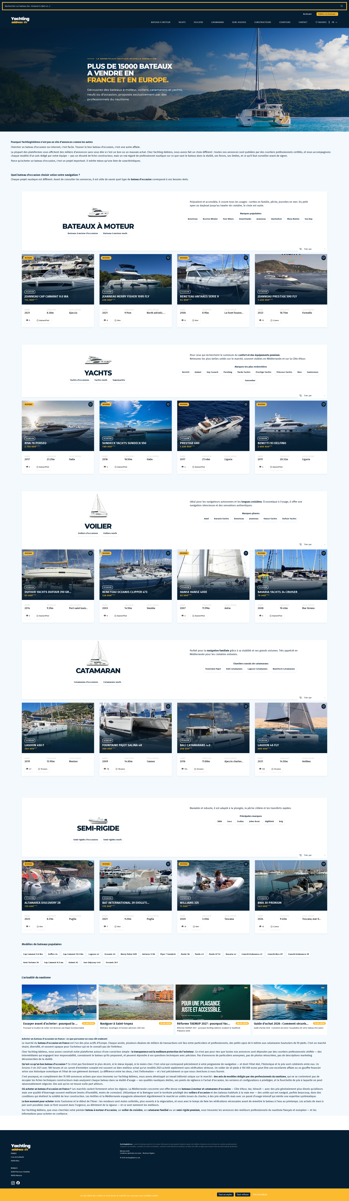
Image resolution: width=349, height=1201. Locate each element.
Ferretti (185, 372)
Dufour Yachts (289, 518)
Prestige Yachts (263, 372)
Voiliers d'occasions (88, 533)
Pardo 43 (199, 954)
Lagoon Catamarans (257, 669)
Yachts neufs (100, 380)
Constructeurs (262, 22)
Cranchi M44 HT (275, 954)
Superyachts (119, 380)
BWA (220, 821)
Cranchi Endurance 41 (252, 954)
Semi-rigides (239, 22)
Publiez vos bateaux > (327, 14)
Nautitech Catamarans (284, 669)
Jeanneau (261, 219)
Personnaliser (260, 1194)
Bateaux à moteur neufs (115, 233)
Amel (206, 518)
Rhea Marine (293, 219)
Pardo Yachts (243, 372)
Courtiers (285, 22)
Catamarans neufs (112, 682)
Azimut (198, 372)
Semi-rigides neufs (112, 839)
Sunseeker (250, 380)
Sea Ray (308, 219)
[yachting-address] (20, 20)
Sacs (229, 821)
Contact (303, 22)
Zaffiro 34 (53, 954)
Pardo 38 (185, 954)
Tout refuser (243, 1194)
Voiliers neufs (110, 533)
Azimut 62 (73, 962)
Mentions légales (149, 1153)
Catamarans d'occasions (86, 682)
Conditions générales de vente (130, 1153)
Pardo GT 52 (214, 954)
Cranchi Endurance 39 (298, 954)
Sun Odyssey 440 (91, 962)
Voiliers (198, 22)
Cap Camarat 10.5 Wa (73, 954)
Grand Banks (245, 219)
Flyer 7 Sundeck (168, 954)
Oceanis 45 (109, 954)
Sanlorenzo (312, 372)
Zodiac (240, 821)
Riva (299, 372)
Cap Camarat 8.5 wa (53, 962)
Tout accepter (225, 1194)
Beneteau (193, 219)
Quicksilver (276, 219)
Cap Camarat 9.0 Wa (33, 954)
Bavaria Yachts (221, 518)
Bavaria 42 (231, 954)
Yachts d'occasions (79, 380)
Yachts (182, 22)
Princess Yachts (284, 372)
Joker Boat (254, 821)
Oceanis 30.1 (112, 962)
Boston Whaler (210, 219)
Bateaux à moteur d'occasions (83, 233)
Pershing (228, 372)
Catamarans (217, 22)
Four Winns (228, 219)
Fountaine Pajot (213, 669)
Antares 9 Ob (148, 954)
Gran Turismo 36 (31, 962)
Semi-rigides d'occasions (85, 839)
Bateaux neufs (125, 1151)
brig (281, 821)
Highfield (269, 821)
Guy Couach (212, 372)
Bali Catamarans (234, 669)
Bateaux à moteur (160, 22)
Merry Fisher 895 (129, 954)
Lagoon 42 (94, 954)
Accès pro (307, 14)
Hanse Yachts (270, 518)
